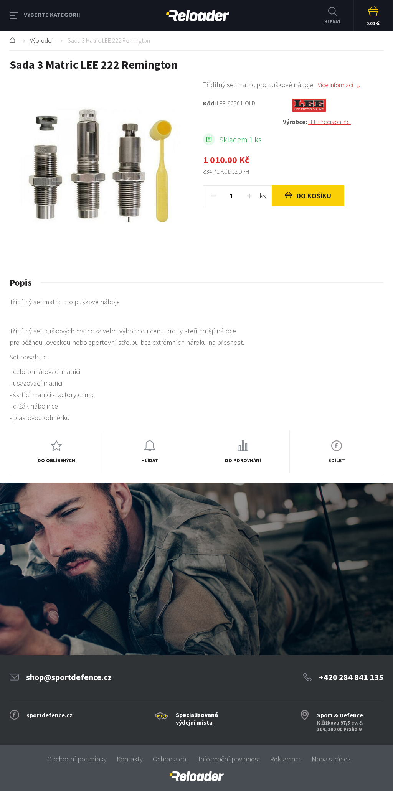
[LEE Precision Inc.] (333, 105)
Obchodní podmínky (77, 759)
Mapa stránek (331, 759)
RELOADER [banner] (197, 15)
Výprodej (41, 40)
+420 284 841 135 (351, 677)
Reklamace (286, 759)
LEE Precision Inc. (329, 121)
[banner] (196, 776)
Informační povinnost (229, 759)
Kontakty (130, 759)
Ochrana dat (170, 759)
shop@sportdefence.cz (69, 677)
